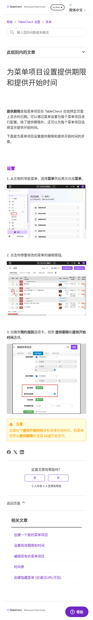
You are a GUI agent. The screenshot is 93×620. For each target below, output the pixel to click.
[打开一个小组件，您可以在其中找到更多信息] (76, 612)
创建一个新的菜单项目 (31, 535)
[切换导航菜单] (70, 5)
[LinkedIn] (22, 452)
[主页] (26, 7)
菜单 (48, 22)
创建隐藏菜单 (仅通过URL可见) (37, 577)
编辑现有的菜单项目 (29, 556)
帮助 (10, 22)
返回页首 (14, 503)
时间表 (19, 567)
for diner (56, 7)
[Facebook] (9, 452)
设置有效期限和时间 (29, 545)
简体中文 (76, 10)
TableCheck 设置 (29, 22)
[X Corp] (15, 452)
